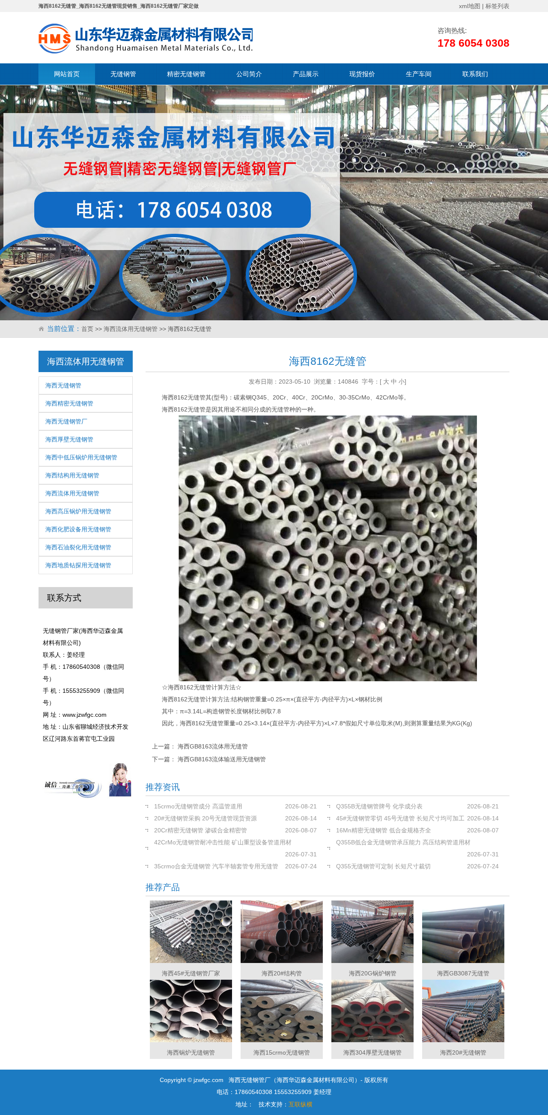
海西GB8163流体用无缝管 (213, 746)
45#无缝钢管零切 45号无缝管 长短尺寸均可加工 (400, 818)
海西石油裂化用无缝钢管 (78, 547)
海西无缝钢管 (63, 385)
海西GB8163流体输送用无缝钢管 (222, 759)
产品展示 (306, 74)
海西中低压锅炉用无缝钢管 (81, 457)
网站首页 (67, 74)
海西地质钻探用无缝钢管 (78, 565)
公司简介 (249, 74)
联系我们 (475, 74)
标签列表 (497, 6)
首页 (87, 328)
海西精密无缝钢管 (69, 403)
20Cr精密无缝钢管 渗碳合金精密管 (200, 830)
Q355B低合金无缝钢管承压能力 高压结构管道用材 (403, 842)
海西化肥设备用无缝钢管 (78, 529)
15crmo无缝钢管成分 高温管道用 (198, 806)
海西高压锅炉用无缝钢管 (78, 511)
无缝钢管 (123, 74)
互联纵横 (301, 1104)
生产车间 (419, 74)
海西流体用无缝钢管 (131, 328)
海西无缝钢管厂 (66, 421)
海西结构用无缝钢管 (72, 475)
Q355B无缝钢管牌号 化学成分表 (379, 806)
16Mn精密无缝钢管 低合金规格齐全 (383, 830)
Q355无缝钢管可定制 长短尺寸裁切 (383, 866)
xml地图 (469, 6)
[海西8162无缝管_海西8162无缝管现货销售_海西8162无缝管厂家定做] (146, 38)
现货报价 (362, 74)
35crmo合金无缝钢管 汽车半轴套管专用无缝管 (216, 866)
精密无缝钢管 (186, 74)
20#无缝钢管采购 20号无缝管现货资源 (205, 818)
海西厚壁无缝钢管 (69, 439)
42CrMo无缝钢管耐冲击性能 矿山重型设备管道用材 (223, 842)
